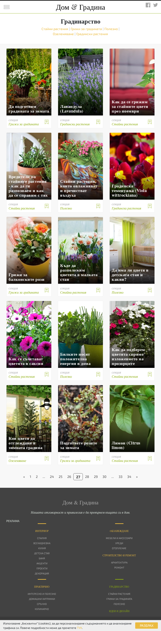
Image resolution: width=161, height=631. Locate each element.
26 (69, 477)
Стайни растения (55, 29)
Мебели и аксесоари (119, 538)
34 (129, 477)
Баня (42, 558)
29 (96, 477)
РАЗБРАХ (146, 625)
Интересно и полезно (42, 593)
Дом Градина (80, 7)
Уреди (119, 543)
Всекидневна (41, 543)
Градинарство (119, 586)
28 (87, 477)
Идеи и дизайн (119, 611)
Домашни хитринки (42, 598)
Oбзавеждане (119, 531)
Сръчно (42, 603)
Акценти (41, 563)
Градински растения (92, 34)
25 (60, 477)
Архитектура (119, 562)
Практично (41, 586)
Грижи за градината (87, 29)
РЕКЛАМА (12, 521)
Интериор (42, 531)
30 (104, 477)
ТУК (79, 628)
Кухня (42, 548)
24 (52, 477)
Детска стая (41, 553)
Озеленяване (64, 34)
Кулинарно (42, 608)
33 (120, 477)
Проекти (41, 568)
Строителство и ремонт (119, 555)
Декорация (42, 573)
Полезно (111, 29)
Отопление (119, 548)
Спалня (42, 538)
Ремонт (119, 567)
